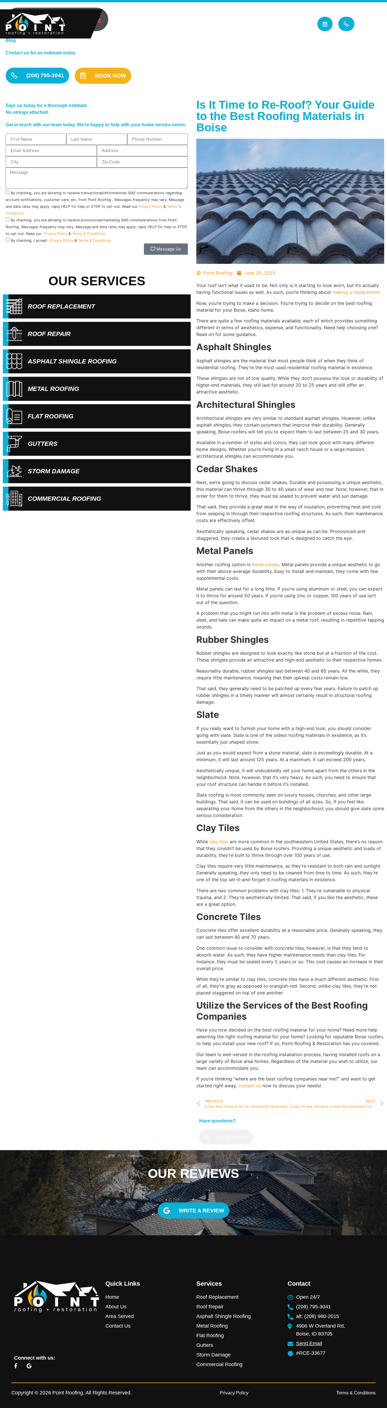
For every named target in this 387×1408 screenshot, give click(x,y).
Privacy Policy (150, 206)
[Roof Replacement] (14, 306)
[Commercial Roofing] (14, 498)
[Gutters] (14, 443)
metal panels (265, 564)
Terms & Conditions (88, 234)
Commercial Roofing (64, 498)
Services (239, 24)
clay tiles (218, 841)
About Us (195, 24)
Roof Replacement (61, 306)
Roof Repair (49, 333)
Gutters (43, 443)
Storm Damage (54, 471)
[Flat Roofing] (14, 416)
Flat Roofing (50, 416)
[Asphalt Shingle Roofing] (14, 361)
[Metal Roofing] (14, 389)
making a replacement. (356, 292)
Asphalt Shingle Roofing (72, 361)
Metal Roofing (53, 388)
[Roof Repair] (14, 334)
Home (160, 24)
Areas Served (291, 24)
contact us (249, 1085)
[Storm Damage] (14, 471)
